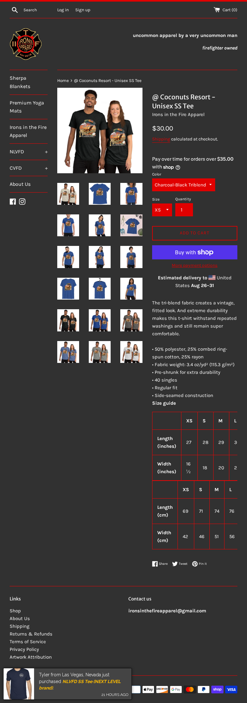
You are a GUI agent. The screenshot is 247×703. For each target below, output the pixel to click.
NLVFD (29, 152)
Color (156, 174)
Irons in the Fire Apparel (28, 131)
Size (156, 199)
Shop (15, 611)
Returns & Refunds (31, 634)
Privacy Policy (24, 649)
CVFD (29, 168)
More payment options (194, 265)
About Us (20, 184)
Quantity (183, 199)
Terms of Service (28, 641)
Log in (63, 9)
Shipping (161, 139)
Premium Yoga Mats (27, 107)
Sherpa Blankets (20, 82)
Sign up (82, 9)
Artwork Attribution (31, 657)
